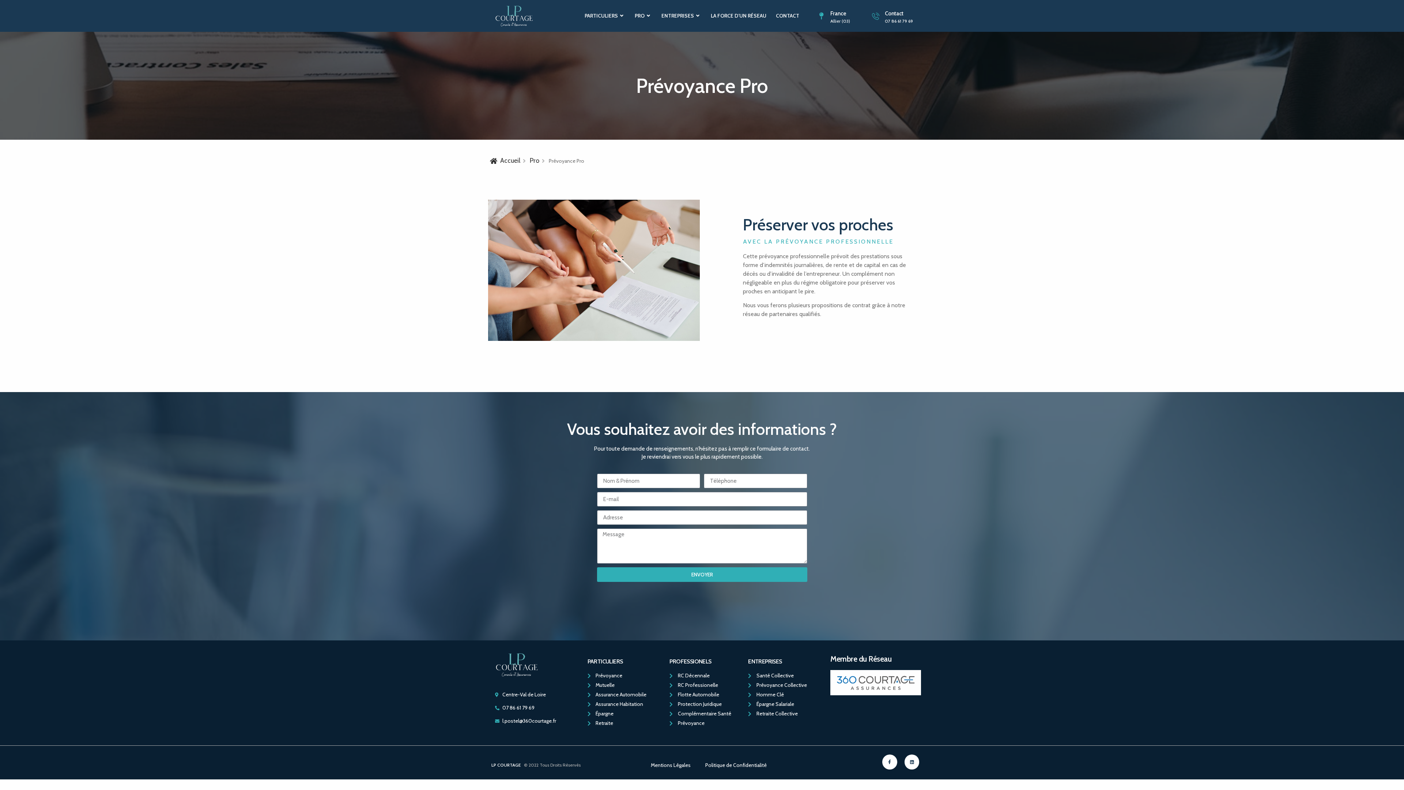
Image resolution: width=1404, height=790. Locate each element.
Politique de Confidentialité (736, 765)
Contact (787, 15)
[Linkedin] (912, 762)
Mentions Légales (671, 765)
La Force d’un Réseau (738, 15)
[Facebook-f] (889, 762)
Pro (640, 15)
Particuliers (601, 15)
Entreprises (677, 15)
